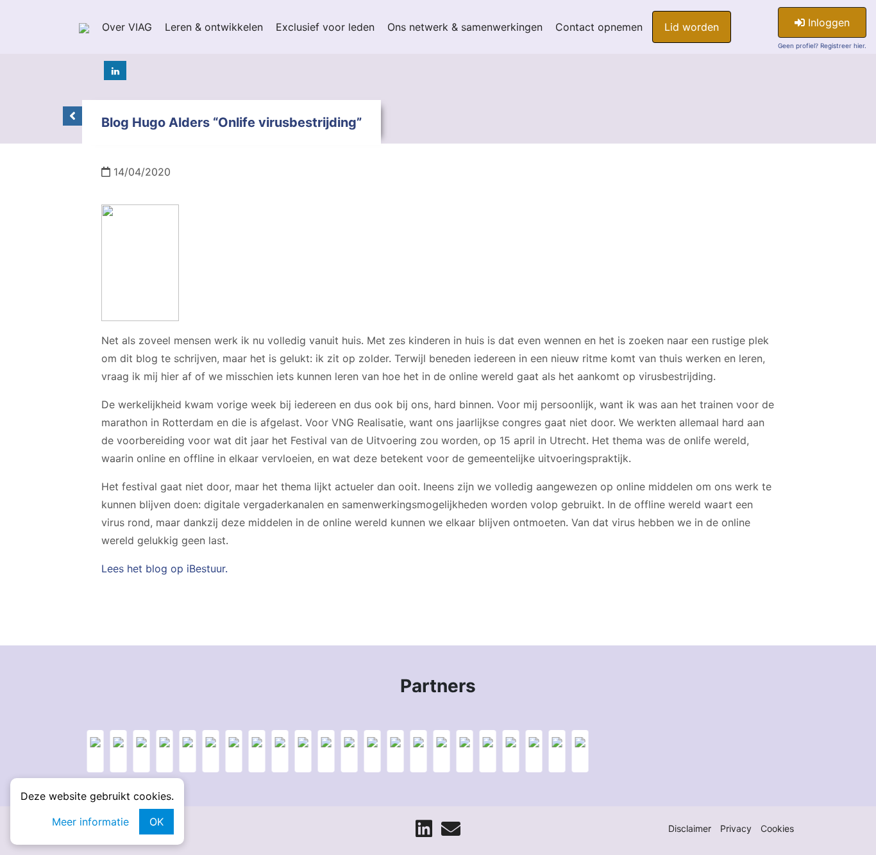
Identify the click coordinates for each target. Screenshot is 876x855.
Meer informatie (90, 821)
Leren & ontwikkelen (214, 27)
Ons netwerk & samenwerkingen (465, 27)
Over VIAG (127, 27)
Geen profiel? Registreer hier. (822, 45)
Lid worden (691, 27)
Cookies (777, 828)
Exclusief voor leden (325, 27)
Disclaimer (689, 828)
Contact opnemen (599, 27)
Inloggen (827, 22)
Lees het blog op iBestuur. (164, 568)
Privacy (736, 828)
